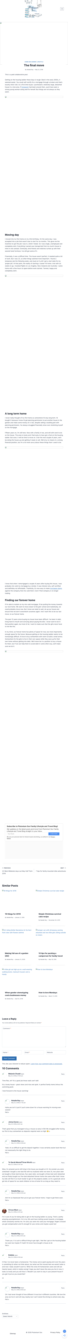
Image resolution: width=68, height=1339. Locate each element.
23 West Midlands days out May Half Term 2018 (17, 870)
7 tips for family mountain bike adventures (51, 869)
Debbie (11, 1255)
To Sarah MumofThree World (20, 1162)
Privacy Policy (55, 1332)
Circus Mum (13, 1210)
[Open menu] (62, 8)
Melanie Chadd (14, 1074)
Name (5, 1052)
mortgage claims (56, 588)
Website (50, 1052)
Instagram (25, 87)
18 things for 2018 (13, 914)
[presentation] (17, 900)
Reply (63, 1074)
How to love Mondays (48, 993)
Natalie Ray (30, 69)
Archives (5, 1314)
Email (27, 1052)
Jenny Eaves (13, 1122)
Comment (7, 1028)
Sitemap (13, 1333)
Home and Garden (30, 61)
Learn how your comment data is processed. (46, 1064)
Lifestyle (40, 61)
